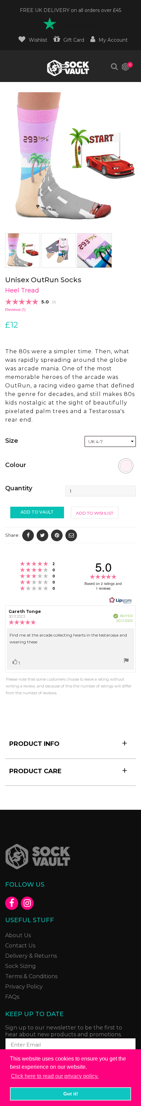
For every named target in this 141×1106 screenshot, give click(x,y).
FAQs (12, 997)
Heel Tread (22, 290)
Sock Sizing (20, 966)
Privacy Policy (24, 986)
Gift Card (73, 40)
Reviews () (15, 309)
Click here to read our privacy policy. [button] (55, 1076)
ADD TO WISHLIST (94, 513)
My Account (113, 40)
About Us (18, 935)
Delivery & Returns (31, 956)
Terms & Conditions (31, 976)
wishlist (38, 40)
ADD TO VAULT (37, 512)
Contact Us (20, 945)
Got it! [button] (70, 1093)
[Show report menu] (126, 661)
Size (11, 440)
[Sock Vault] (68, 68)
